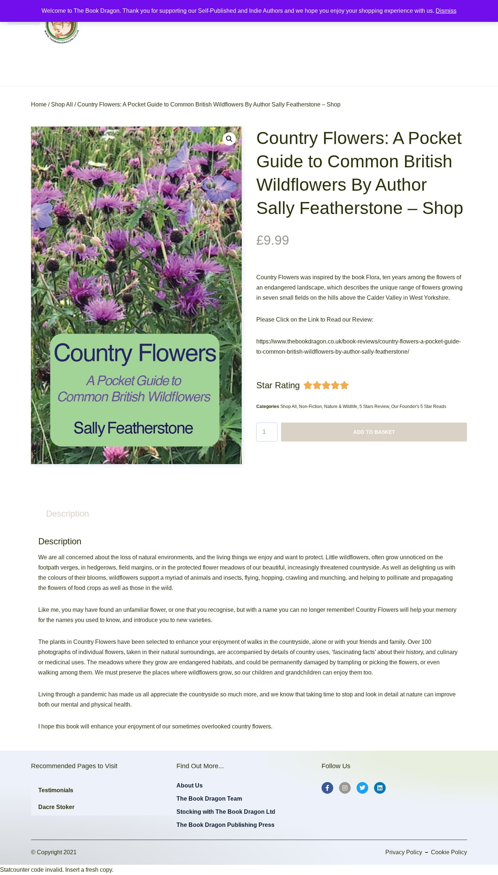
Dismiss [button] (446, 11)
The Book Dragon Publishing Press (225, 825)
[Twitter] (362, 788)
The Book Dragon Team (209, 799)
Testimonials (55, 790)
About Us (189, 785)
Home (39, 104)
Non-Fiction (310, 406)
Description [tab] (67, 513)
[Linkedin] (380, 788)
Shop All (62, 104)
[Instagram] (345, 788)
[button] (229, 138)
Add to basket (374, 432)
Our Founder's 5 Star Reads (418, 406)
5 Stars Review (374, 406)
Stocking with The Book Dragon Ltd (225, 812)
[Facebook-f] (327, 788)
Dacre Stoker (56, 807)
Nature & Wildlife (340, 406)
